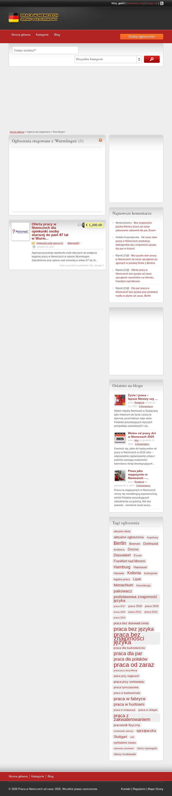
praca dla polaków (130, 659)
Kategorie (42, 34)
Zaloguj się (151, 3)
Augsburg (152, 537)
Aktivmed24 (73, 243)
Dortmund (150, 543)
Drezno (133, 549)
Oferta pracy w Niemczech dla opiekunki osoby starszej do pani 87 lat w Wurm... (50, 231)
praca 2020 (119, 612)
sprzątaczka (146, 731)
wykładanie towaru (125, 742)
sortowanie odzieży (123, 731)
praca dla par (128, 653)
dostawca (119, 549)
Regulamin (139, 789)
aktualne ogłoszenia (129, 537)
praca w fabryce (130, 698)
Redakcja (139, 402)
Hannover (140, 567)
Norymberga (143, 585)
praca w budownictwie (127, 693)
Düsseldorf (122, 555)
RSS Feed (161, 3)
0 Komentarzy (146, 406)
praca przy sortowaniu (129, 681)
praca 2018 (135, 606)
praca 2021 (134, 612)
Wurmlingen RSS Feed (100, 140)
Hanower (119, 573)
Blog (57, 34)
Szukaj (152, 59)
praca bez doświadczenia (131, 623)
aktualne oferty (122, 531)
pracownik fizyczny (127, 725)
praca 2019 (151, 606)
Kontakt (125, 789)
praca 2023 (119, 617)
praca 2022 (151, 611)
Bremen (134, 543)
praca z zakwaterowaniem (132, 717)
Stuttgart (120, 737)
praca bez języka (134, 629)
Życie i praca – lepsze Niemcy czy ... (143, 396)
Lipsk (137, 579)
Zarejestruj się (135, 3)
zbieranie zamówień (124, 748)
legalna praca (122, 579)
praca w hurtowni (129, 704)
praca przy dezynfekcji (125, 670)
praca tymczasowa (126, 687)
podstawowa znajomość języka (135, 599)
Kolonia (134, 573)
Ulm (132, 737)
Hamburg (122, 567)
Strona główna (20, 34)
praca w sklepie (147, 710)
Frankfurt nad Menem (129, 561)
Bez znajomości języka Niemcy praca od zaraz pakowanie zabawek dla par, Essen (136, 226)
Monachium (123, 585)
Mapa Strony (155, 789)
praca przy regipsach (126, 676)
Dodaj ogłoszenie (142, 36)
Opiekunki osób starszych (49, 243)
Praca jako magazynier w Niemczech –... (138, 474)
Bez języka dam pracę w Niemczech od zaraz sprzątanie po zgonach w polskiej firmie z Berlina (137, 259)
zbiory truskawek (125, 754)
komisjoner (150, 573)
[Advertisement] (86, 98)
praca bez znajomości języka (129, 638)
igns (136, 440)
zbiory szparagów (147, 748)
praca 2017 (119, 606)
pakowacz (123, 591)
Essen (138, 555)
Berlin (120, 543)
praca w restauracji (124, 710)
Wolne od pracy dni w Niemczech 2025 (142, 434)
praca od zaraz (134, 664)
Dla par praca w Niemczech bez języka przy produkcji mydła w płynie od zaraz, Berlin (137, 292)
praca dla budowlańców (129, 647)
